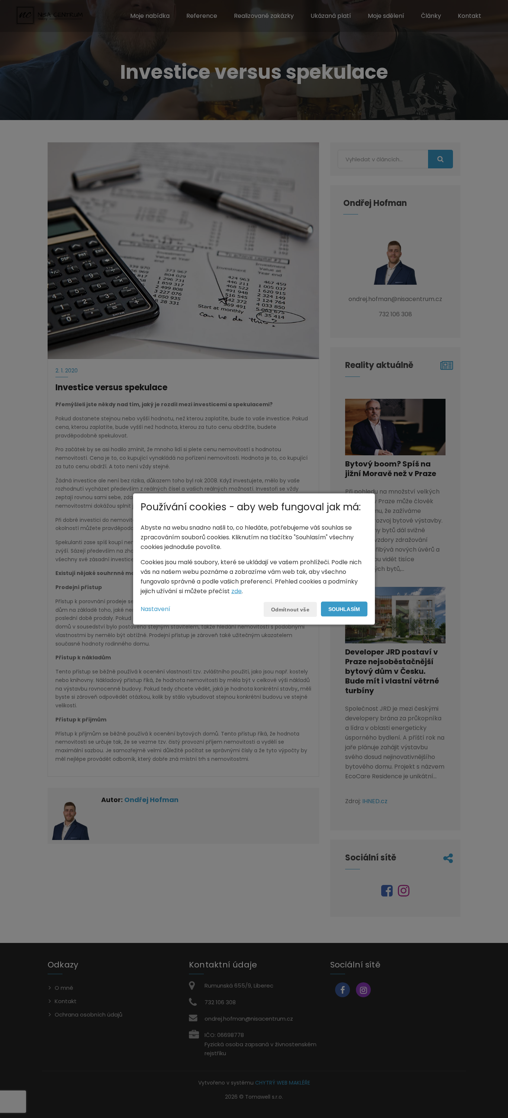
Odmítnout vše (290, 609)
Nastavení (155, 608)
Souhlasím (344, 609)
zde (236, 591)
